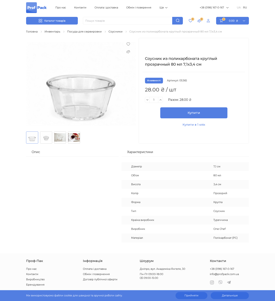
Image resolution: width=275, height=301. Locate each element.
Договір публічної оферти (100, 279)
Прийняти (191, 295)
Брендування (35, 284)
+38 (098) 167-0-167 (212, 7)
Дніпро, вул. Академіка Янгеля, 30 (162, 268)
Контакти (80, 7)
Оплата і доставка (106, 7)
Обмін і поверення (138, 7)
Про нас (60, 7)
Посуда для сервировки (84, 31)
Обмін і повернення (96, 274)
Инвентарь (52, 31)
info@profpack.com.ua (224, 274)
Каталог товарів (54, 20)
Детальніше (230, 295)
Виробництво (35, 279)
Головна (32, 31)
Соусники (116, 31)
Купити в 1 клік (194, 124)
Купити (194, 113)
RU (245, 7)
